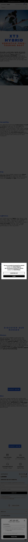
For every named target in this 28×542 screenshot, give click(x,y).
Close (14, 276)
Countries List (14, 273)
